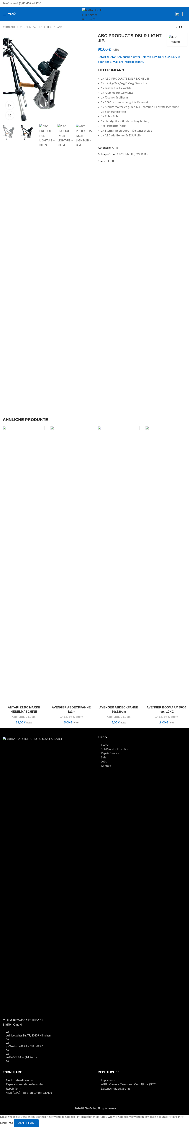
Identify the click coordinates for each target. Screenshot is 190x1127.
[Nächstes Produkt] (185, 27)
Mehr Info (7, 1123)
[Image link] (47, 875)
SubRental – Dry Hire (114, 749)
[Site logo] (95, 13)
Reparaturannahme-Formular (24, 1084)
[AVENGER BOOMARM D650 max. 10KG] (166, 565)
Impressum (108, 1080)
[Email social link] (113, 161)
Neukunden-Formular (20, 1080)
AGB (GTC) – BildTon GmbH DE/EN (29, 1092)
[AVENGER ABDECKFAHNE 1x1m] (71, 565)
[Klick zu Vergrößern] (10, 115)
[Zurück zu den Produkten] (180, 27)
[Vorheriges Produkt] (176, 27)
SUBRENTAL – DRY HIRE (36, 26)
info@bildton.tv (134, 61)
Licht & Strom (27, 716)
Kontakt (106, 765)
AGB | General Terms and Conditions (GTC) (128, 1084)
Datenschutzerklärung (115, 1088)
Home (105, 745)
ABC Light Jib (125, 154)
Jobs (104, 761)
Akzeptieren (26, 1123)
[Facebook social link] (108, 161)
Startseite (9, 26)
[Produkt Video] (10, 105)
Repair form (13, 1088)
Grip (59, 26)
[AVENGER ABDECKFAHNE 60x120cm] (119, 565)
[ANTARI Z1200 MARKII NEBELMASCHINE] (24, 565)
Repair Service (110, 753)
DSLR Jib (142, 154)
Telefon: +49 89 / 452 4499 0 (26, 1046)
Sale (103, 757)
